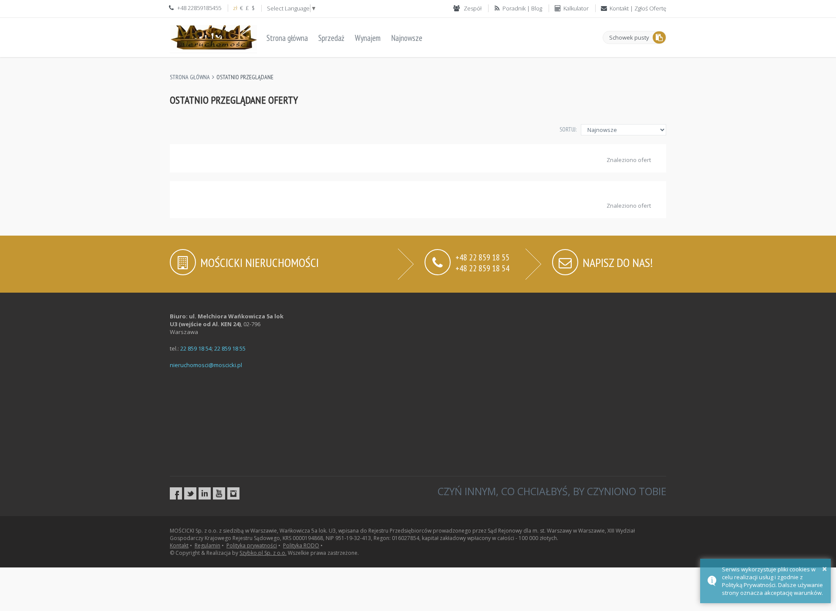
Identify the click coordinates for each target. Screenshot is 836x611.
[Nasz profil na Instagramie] (233, 493)
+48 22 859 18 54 (482, 268)
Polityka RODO (301, 545)
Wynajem (368, 38)
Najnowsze (406, 38)
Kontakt (179, 545)
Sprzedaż (331, 38)
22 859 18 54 (196, 348)
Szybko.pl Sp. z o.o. (263, 553)
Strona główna (287, 38)
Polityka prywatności (251, 545)
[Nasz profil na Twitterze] (190, 493)
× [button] (824, 568)
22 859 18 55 (230, 348)
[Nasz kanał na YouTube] (219, 493)
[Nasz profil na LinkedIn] (205, 493)
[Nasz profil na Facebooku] (176, 493)
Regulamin (207, 545)
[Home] (213, 36)
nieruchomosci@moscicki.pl (206, 365)
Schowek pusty (629, 37)
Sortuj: (568, 129)
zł (235, 8)
